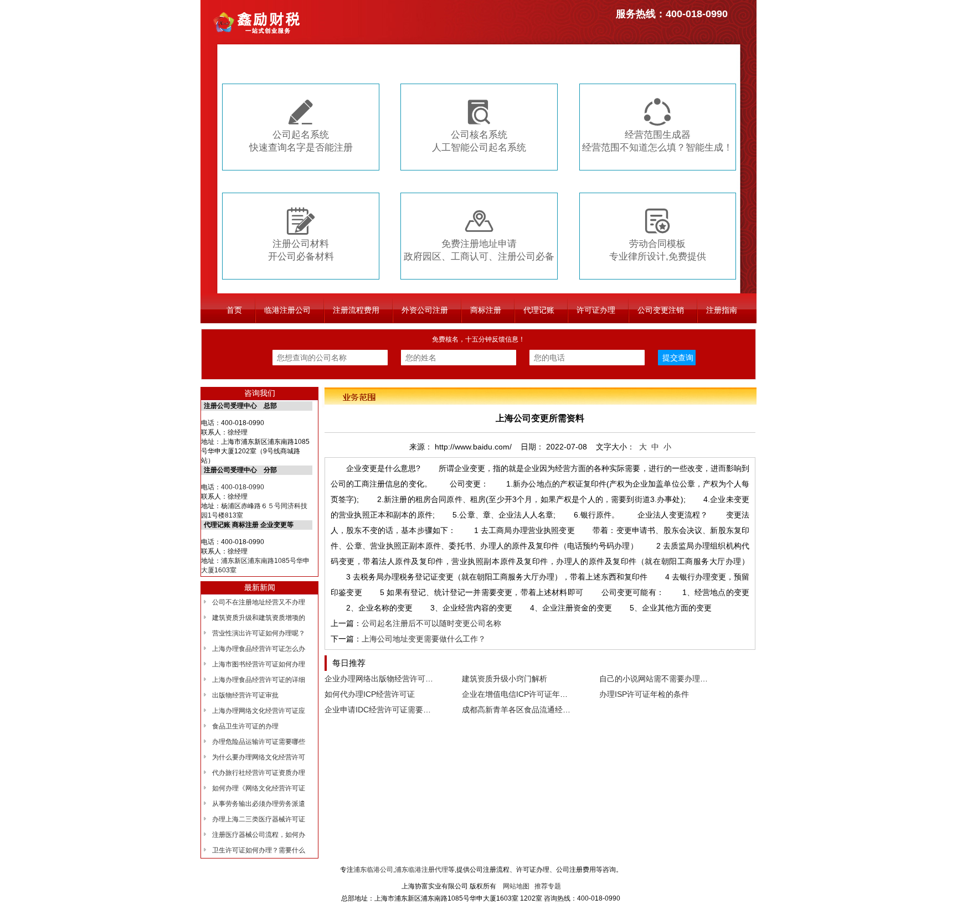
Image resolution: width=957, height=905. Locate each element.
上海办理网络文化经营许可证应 (258, 711)
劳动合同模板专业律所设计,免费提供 (657, 234)
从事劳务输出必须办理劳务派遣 (258, 804)
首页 (234, 310)
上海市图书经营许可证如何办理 (258, 664)
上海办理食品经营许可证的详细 (258, 680)
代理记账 (538, 310)
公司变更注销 (660, 310)
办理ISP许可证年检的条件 (644, 694)
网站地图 (516, 886)
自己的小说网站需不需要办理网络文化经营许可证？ (688, 678)
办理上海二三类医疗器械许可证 (258, 819)
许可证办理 (596, 310)
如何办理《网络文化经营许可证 (258, 788)
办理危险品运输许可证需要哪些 (258, 742)
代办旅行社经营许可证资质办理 (258, 773)
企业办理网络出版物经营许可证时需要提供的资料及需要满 (425, 678)
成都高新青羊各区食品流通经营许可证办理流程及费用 (555, 709)
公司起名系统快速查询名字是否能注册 (301, 125)
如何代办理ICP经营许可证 (370, 694)
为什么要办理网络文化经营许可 (258, 757)
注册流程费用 (356, 310)
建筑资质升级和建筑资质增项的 (258, 618)
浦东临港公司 (373, 869)
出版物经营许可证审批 (245, 695)
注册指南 (721, 310)
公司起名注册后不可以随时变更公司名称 (431, 623)
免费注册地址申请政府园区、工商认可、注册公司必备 (479, 234)
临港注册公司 (287, 310)
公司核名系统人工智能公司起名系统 (479, 125)
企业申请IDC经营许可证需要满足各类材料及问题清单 (416, 709)
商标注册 (485, 310)
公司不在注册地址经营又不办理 (258, 602)
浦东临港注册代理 (421, 869)
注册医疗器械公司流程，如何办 (258, 835)
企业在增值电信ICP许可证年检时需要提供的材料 (546, 694)
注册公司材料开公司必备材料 (301, 234)
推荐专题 (547, 886)
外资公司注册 (425, 310)
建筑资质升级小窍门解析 (504, 678)
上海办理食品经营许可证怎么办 (258, 649)
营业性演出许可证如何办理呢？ (258, 633)
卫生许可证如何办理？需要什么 (258, 850)
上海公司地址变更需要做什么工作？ (424, 638)
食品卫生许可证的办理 (245, 726)
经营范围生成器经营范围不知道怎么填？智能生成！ (657, 125)
